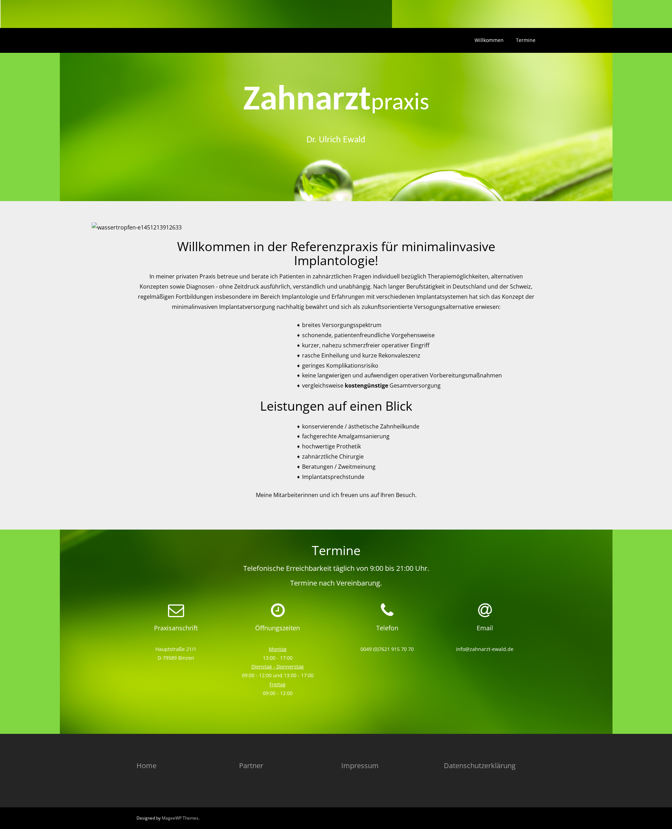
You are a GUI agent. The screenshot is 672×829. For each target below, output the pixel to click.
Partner (251, 765)
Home (146, 765)
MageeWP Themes (180, 818)
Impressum (360, 765)
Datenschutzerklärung (480, 765)
